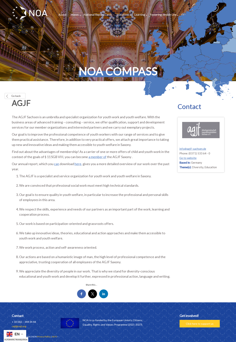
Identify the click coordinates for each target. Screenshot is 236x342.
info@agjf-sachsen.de (192, 148)
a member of (97, 157)
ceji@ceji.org (19, 326)
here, (78, 164)
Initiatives (123, 14)
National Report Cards (98, 14)
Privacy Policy (44, 336)
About (62, 14)
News (75, 14)
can (56, 164)
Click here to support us (200, 323)
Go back (16, 95)
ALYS (54, 336)
